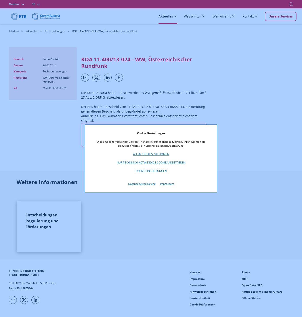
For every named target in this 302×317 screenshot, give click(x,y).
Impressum (167, 184)
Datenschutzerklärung (142, 184)
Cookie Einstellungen (151, 171)
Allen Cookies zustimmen (151, 154)
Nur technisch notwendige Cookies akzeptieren (151, 162)
